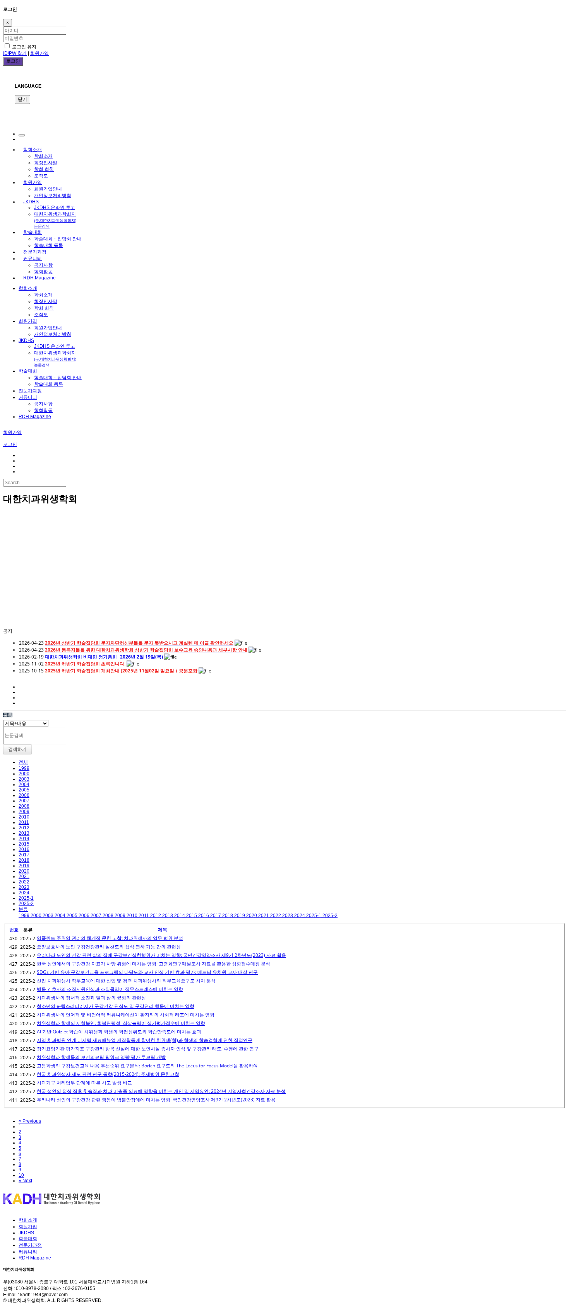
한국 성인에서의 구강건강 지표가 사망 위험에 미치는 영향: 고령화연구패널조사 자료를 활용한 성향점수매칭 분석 (153, 963)
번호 (14, 929)
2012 (24, 827)
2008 (24, 806)
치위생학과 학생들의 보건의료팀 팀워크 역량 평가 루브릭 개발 (101, 1057)
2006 (24, 795)
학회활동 (43, 271)
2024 (24, 892)
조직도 (41, 176)
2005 (24, 790)
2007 (24, 800)
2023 (24, 887)
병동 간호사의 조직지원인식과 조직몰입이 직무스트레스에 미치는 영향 (110, 989)
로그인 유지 (23, 46)
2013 (24, 833)
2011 (24, 822)
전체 (23, 762)
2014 (24, 838)
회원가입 (39, 53)
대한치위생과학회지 (55, 219)
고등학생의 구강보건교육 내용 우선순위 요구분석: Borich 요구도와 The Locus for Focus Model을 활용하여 (147, 1065)
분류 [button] (23, 909)
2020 (24, 871)
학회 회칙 (44, 169)
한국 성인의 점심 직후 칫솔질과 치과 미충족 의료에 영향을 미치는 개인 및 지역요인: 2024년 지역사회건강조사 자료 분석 (161, 1091)
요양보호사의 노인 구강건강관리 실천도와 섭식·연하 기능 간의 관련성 (109, 946)
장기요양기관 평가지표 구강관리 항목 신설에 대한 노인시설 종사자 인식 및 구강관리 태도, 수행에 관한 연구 (148, 1048)
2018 (24, 860)
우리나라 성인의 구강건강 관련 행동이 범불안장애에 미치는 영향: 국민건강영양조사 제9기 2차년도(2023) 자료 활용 (156, 1099)
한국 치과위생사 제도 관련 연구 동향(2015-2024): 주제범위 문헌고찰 (108, 1074)
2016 (24, 849)
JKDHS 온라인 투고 (54, 207)
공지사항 (43, 265)
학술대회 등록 (48, 245)
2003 (24, 779)
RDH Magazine (39, 278)
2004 (24, 784)
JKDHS (31, 201)
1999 (24, 768)
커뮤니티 (32, 258)
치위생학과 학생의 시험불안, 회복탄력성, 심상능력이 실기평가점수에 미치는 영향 (121, 1023)
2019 (24, 865)
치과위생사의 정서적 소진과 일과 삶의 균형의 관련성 (91, 997)
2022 (24, 882)
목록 (7, 715)
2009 (24, 811)
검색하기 (17, 749)
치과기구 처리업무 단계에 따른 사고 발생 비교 (84, 1082)
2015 (24, 844)
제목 (162, 929)
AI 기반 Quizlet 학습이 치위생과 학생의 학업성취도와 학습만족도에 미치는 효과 (119, 1031)
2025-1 (26, 898)
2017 (24, 855)
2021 (24, 876)
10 (21, 1175)
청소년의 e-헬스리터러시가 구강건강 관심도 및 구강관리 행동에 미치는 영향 (115, 1006)
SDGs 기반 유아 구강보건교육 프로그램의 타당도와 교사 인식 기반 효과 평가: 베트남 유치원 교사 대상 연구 (147, 972)
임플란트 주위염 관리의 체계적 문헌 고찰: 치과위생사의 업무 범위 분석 (110, 938)
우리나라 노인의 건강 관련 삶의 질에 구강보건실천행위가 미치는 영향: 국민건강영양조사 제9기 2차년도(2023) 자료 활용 (161, 955)
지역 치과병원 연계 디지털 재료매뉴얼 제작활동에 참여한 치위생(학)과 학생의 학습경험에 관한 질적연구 (144, 1040)
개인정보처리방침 (52, 195)
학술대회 (32, 232)
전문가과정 (34, 252)
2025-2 (26, 903)
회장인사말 (45, 162)
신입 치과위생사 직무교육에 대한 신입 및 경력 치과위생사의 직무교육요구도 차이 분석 (126, 980)
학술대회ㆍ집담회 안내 (58, 239)
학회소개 (32, 149)
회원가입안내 (48, 189)
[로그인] (22, 135)
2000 (24, 773)
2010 (24, 817)
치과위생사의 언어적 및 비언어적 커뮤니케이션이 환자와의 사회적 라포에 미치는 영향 (125, 1014)
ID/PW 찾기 (15, 53)
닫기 (22, 99)
